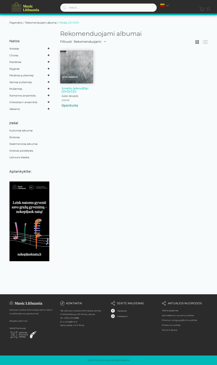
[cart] (201, 9)
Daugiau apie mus (18, 321)
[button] (164, 5)
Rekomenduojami (87, 42)
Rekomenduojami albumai (41, 22)
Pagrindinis (15, 22)
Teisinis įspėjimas (170, 310)
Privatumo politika (171, 325)
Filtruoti (66, 42)
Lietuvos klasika (19, 157)
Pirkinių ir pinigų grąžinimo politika (179, 320)
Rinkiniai (14, 137)
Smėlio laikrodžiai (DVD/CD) (75, 90)
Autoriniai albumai (21, 130)
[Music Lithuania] (25, 7)
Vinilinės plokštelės (21, 150)
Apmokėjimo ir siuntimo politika (178, 315)
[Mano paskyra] (208, 9)
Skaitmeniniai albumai (23, 144)
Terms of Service (169, 330)
